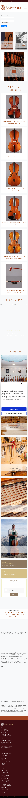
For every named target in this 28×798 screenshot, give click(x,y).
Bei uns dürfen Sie (6, 780)
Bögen (3, 767)
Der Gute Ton (4, 781)
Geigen (3, 763)
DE (1, 1)
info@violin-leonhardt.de (14, 1)
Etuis (3, 768)
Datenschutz (4, 755)
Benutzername (4, 15)
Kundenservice (5, 789)
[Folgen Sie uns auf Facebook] (2, 737)
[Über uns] (14, 71)
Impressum (4, 758)
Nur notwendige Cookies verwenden (14, 413)
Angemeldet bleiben (5, 22)
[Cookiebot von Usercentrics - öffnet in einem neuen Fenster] (21, 383)
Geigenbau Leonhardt (14, 548)
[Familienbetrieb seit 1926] (21, 40)
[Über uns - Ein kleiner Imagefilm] (14, 66)
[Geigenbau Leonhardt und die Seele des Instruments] (14, 538)
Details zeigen (21, 405)
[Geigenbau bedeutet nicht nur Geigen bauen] (14, 497)
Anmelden (4, 26)
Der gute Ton (14, 425)
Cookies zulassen (14, 409)
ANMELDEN (14, 594)
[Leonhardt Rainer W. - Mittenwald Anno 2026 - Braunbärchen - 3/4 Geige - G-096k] (14, 242)
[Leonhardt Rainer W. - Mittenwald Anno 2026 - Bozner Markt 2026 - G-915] (14, 106)
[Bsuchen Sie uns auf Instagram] (5, 737)
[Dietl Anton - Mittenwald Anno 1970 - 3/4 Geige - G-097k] (14, 208)
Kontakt (3, 757)
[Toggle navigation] (25, 7)
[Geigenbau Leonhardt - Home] (7, 724)
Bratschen (4, 764)
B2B (26, 1)
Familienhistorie (5, 772)
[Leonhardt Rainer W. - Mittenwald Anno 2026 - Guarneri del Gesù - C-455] (14, 140)
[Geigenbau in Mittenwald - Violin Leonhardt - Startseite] (11, 7)
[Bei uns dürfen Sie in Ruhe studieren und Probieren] (14, 374)
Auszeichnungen (5, 775)
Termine (3, 759)
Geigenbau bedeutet (14, 507)
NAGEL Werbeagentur (20, 796)
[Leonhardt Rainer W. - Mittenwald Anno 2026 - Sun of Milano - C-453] (14, 174)
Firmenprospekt (5, 773)
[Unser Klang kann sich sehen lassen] (14, 456)
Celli (3, 765)
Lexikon (3, 790)
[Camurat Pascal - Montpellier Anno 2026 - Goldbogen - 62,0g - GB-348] (14, 275)
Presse (3, 776)
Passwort (3, 19)
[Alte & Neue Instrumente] (7, 40)
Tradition (21, 45)
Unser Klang (14, 466)
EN (3, 1)
